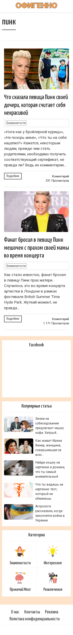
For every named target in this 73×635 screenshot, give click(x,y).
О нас (15, 612)
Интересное (53, 563)
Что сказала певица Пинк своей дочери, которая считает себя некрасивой (36, 105)
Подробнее (12, 176)
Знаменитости (16, 123)
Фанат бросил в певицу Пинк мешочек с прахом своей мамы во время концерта (36, 248)
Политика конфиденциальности (35, 619)
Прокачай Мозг (20, 590)
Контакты (32, 612)
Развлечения (52, 590)
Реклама (51, 612)
